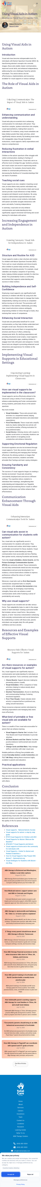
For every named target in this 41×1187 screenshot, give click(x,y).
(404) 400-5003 (22, 1147)
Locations (20, 1124)
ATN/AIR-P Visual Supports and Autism (19, 844)
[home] (7, 3)
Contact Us (20, 1120)
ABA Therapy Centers (20, 1136)
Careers (20, 1111)
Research (20, 1127)
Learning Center (20, 1130)
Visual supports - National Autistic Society (20, 830)
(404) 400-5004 (22, 1144)
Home (20, 1101)
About (21, 1104)
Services (20, 1108)
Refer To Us (20, 1133)
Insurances (20, 1114)
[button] (37, 3)
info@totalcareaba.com (22, 1151)
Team (20, 1117)
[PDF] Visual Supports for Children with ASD (21, 837)
